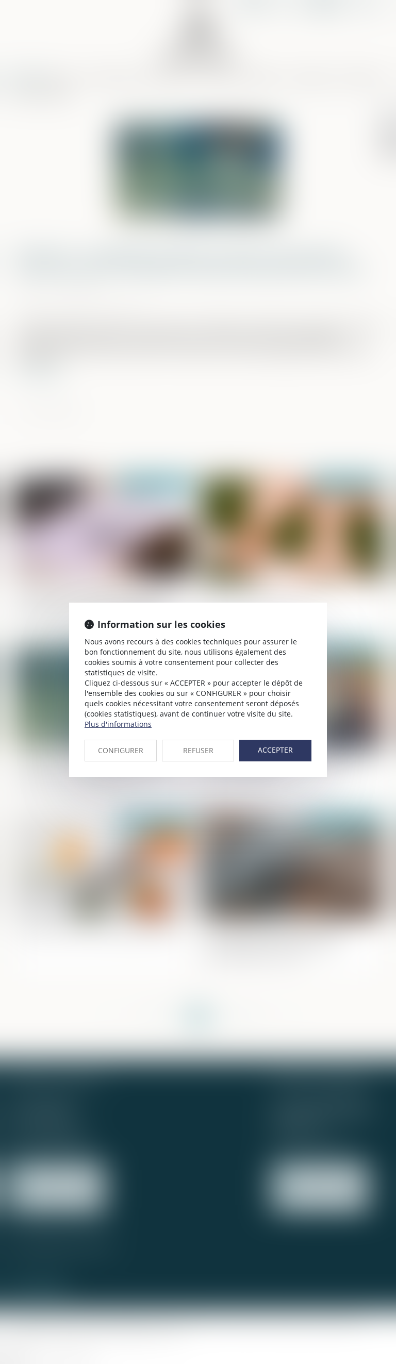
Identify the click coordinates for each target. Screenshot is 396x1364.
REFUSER (198, 750)
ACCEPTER (275, 750)
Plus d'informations (118, 724)
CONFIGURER (120, 750)
